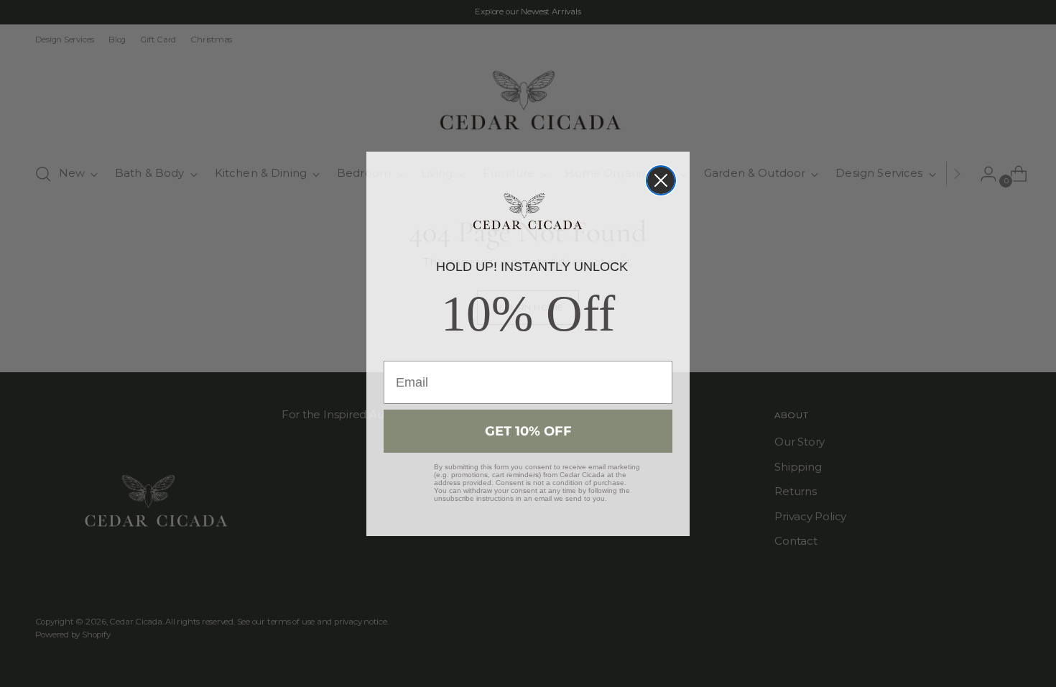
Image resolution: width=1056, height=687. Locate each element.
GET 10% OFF (528, 431)
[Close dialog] (661, 180)
